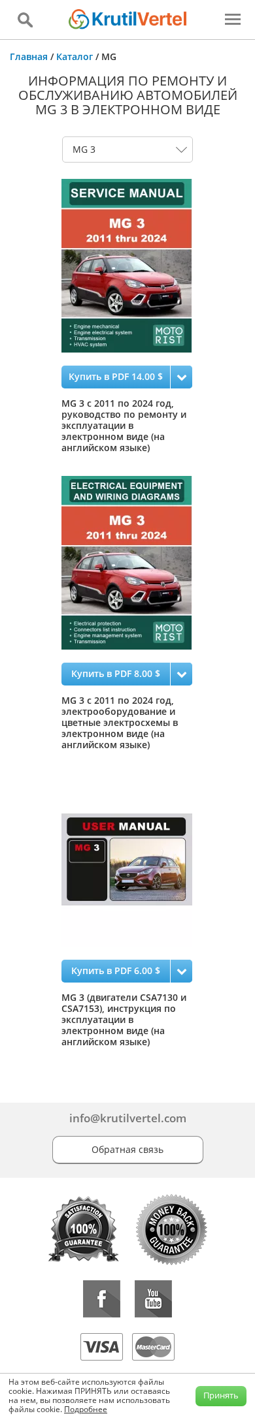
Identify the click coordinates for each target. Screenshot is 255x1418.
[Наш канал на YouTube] (153, 1298)
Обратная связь (127, 1149)
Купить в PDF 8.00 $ (115, 673)
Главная (29, 56)
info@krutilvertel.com (127, 1118)
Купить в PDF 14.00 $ (116, 376)
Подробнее (85, 1409)
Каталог (74, 56)
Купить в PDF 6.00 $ (115, 970)
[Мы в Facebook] (101, 1298)
